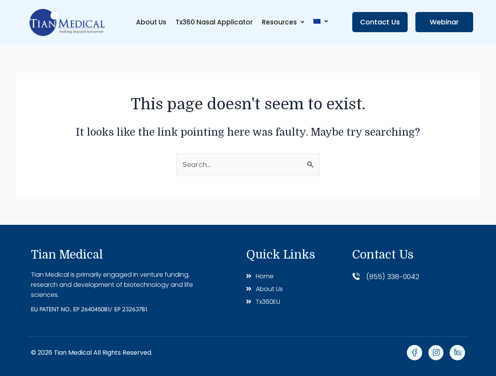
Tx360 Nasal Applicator (214, 22)
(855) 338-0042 (392, 276)
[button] (283, 22)
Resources (279, 22)
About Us (151, 22)
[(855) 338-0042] (356, 276)
